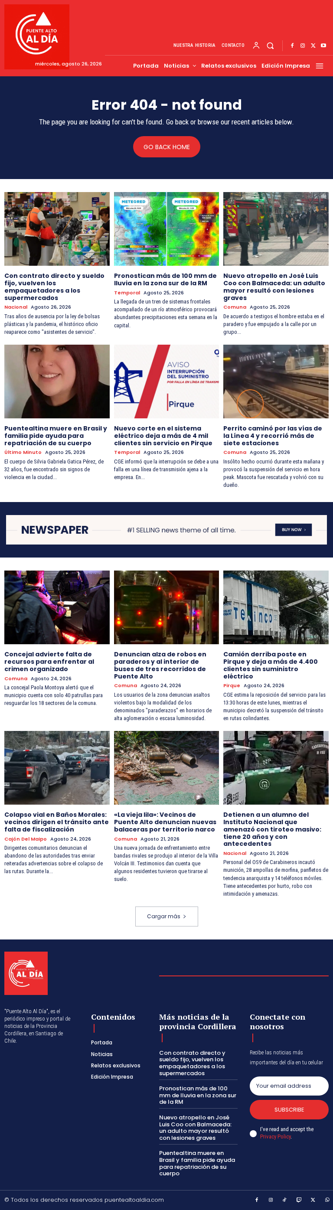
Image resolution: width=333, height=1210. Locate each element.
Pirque (231, 685)
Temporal (127, 293)
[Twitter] (313, 46)
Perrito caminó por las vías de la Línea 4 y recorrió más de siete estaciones (272, 435)
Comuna (234, 307)
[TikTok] (285, 1200)
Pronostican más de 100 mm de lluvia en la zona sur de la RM (165, 279)
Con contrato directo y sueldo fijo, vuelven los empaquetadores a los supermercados (54, 286)
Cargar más (163, 916)
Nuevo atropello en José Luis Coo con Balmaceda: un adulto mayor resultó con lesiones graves (274, 286)
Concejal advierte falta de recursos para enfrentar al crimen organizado (49, 661)
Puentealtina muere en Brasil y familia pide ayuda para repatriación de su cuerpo (55, 435)
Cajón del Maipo (25, 839)
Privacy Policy (275, 1136)
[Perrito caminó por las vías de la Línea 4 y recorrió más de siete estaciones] (276, 381)
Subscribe (289, 1110)
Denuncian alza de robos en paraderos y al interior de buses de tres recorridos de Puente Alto (160, 665)
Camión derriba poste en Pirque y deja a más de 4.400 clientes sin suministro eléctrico (270, 665)
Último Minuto (23, 452)
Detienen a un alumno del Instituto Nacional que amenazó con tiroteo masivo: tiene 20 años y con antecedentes (272, 829)
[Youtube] (323, 46)
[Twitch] (299, 1200)
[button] (270, 45)
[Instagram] (302, 46)
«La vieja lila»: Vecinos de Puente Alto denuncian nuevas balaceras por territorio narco (165, 822)
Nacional (15, 307)
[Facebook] (292, 46)
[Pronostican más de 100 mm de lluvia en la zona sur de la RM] (166, 229)
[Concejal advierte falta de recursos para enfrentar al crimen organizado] (57, 607)
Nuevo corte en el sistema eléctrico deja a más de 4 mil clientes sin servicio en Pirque (163, 435)
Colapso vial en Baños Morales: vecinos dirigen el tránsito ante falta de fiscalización (56, 822)
